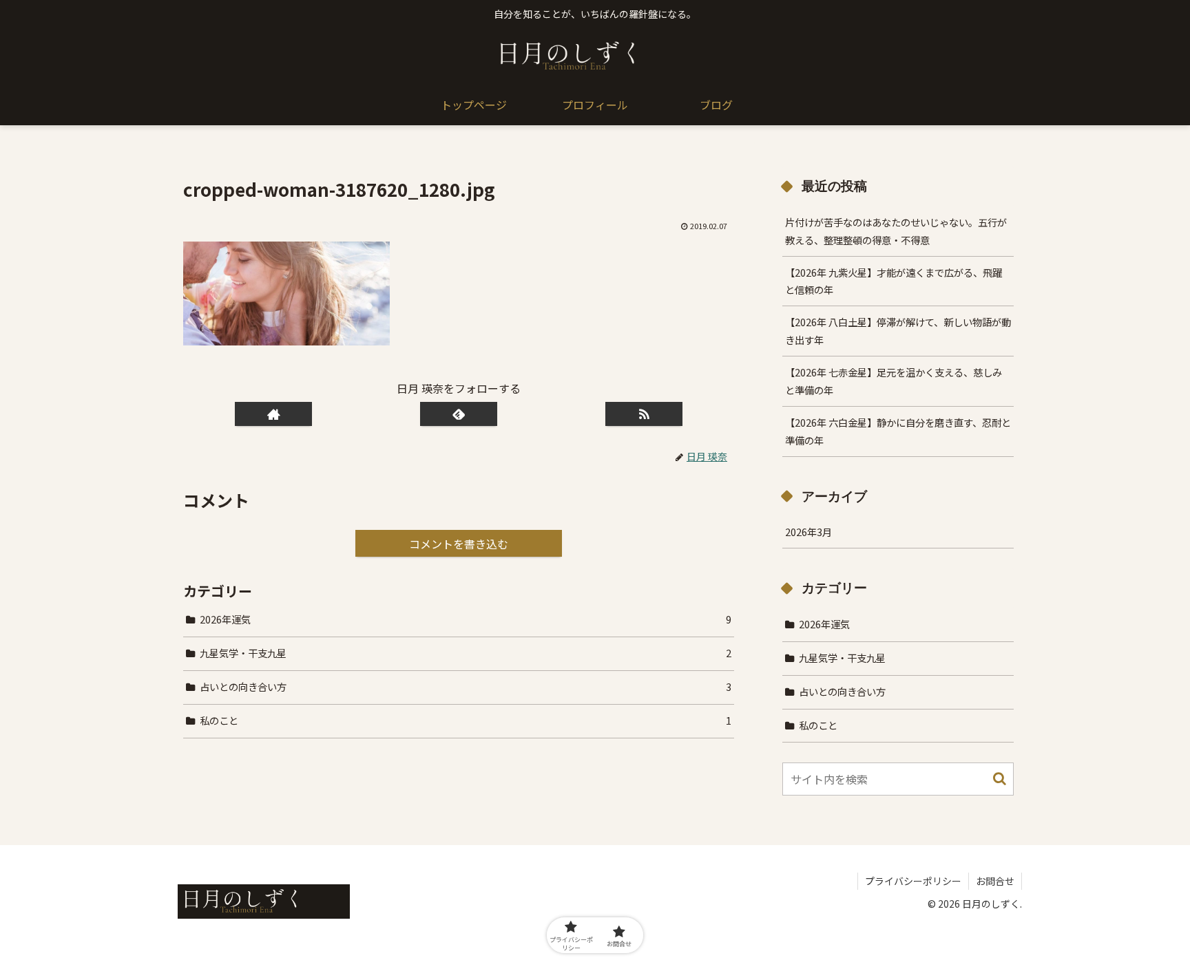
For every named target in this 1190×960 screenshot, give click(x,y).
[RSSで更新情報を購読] (643, 414)
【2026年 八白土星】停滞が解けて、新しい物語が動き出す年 (898, 330)
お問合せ (995, 881)
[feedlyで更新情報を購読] (458, 414)
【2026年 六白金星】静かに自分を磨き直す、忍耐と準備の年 (898, 431)
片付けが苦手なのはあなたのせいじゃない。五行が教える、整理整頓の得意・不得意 (896, 231)
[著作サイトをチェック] (273, 414)
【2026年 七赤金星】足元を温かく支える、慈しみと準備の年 (893, 381)
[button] (1000, 779)
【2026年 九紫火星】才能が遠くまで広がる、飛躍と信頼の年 (893, 281)
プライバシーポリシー (913, 881)
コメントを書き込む (458, 543)
